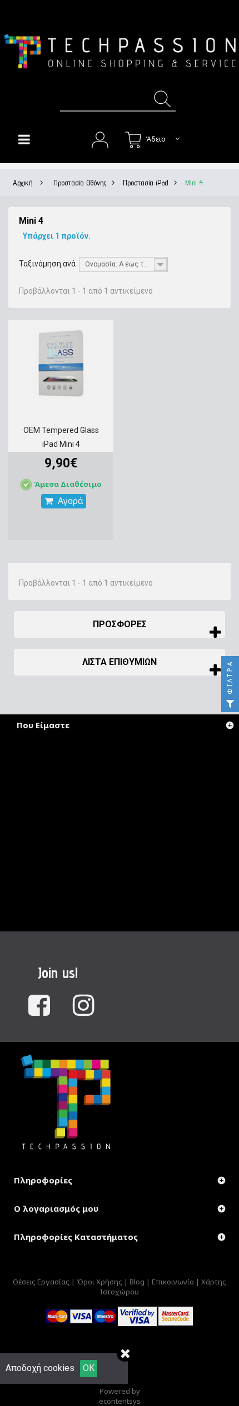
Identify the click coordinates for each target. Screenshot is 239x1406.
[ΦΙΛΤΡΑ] (230, 703)
